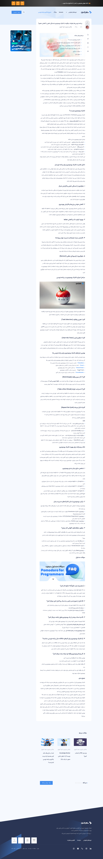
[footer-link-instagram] (86, 848)
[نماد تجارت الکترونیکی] (21, 840)
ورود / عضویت (16, 12)
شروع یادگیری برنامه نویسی (44, 12)
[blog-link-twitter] (87, 38)
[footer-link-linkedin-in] (90, 848)
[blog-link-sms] (87, 51)
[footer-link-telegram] (82, 848)
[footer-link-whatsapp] (74, 848)
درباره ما (79, 840)
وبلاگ (55, 12)
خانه (81, 27)
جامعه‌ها (61, 12)
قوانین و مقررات (71, 840)
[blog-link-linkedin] (87, 34)
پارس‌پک (64, 833)
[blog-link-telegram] (87, 43)
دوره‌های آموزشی (87, 840)
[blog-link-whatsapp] (87, 47)
